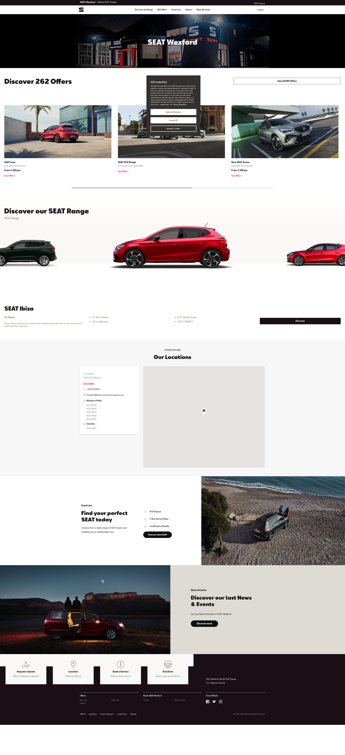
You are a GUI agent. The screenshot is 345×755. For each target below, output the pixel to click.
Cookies (260, 10)
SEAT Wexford (98, 2)
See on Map (88, 383)
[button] (204, 412)
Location (146, 700)
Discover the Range (144, 9)
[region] (173, 105)
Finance (83, 703)
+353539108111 (93, 389)
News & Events (180, 700)
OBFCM (83, 714)
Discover (300, 321)
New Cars (83, 700)
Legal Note (93, 714)
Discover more (204, 623)
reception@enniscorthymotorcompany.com (105, 395)
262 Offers (162, 9)
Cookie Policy (122, 714)
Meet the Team (203, 9)
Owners (188, 9)
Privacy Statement (107, 714)
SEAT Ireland (259, 3)
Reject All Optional (173, 112)
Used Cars (176, 9)
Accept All (173, 120)
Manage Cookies (173, 128)
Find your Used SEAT (157, 535)
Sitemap (133, 714)
